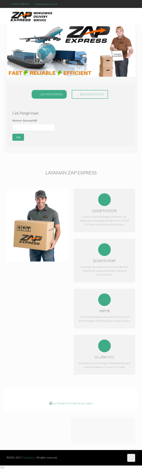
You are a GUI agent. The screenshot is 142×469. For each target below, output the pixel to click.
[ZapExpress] (31, 16)
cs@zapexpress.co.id (46, 4)
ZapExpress (28, 457)
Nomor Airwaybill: (24, 120)
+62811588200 (20, 4)
